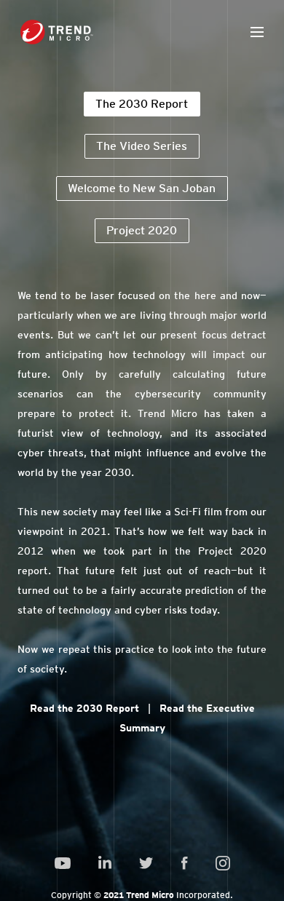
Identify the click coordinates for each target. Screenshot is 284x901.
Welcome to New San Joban (142, 188)
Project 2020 (141, 230)
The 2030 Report (141, 104)
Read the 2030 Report (84, 708)
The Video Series (141, 146)
